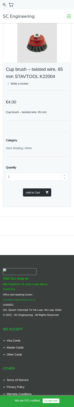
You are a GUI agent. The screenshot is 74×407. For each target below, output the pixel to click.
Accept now (51, 400)
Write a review (19, 83)
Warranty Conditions (19, 393)
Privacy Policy (15, 386)
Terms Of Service (17, 380)
